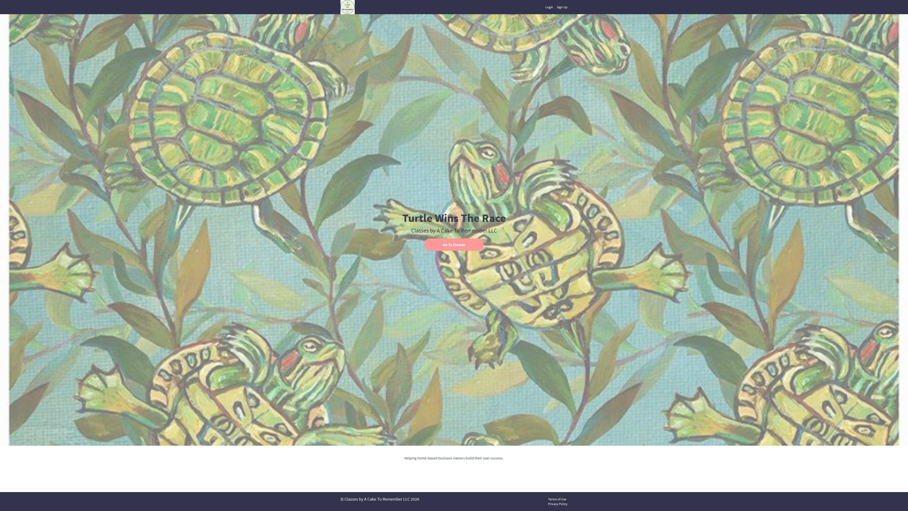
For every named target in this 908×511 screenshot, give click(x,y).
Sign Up (562, 7)
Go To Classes (454, 244)
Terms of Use (557, 499)
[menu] (554, 7)
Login (549, 7)
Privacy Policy (558, 504)
